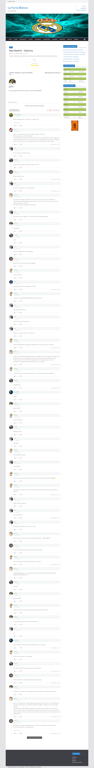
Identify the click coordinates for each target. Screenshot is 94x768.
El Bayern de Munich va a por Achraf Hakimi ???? (20, 73)
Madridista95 (17, 114)
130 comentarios (25, 53)
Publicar (69, 39)
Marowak (16, 392)
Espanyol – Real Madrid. (77, 50)
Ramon (16, 270)
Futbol (16, 39)
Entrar (84, 6)
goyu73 (18, 53)
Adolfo (15, 160)
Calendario (38, 39)
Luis (15, 148)
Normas (76, 39)
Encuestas (62, 39)
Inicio (10, 39)
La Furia (30, 39)
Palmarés (54, 39)
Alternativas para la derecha (52, 72)
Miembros (74, 757)
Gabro (15, 195)
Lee (15, 281)
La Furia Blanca (18, 8)
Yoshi (64, 56)
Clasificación (46, 39)
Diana (15, 129)
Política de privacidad (77, 762)
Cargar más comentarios (34, 737)
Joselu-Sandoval (67, 50)
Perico (15, 171)
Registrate (83, 8)
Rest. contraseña (81, 10)
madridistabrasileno (68, 52)
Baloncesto (23, 39)
